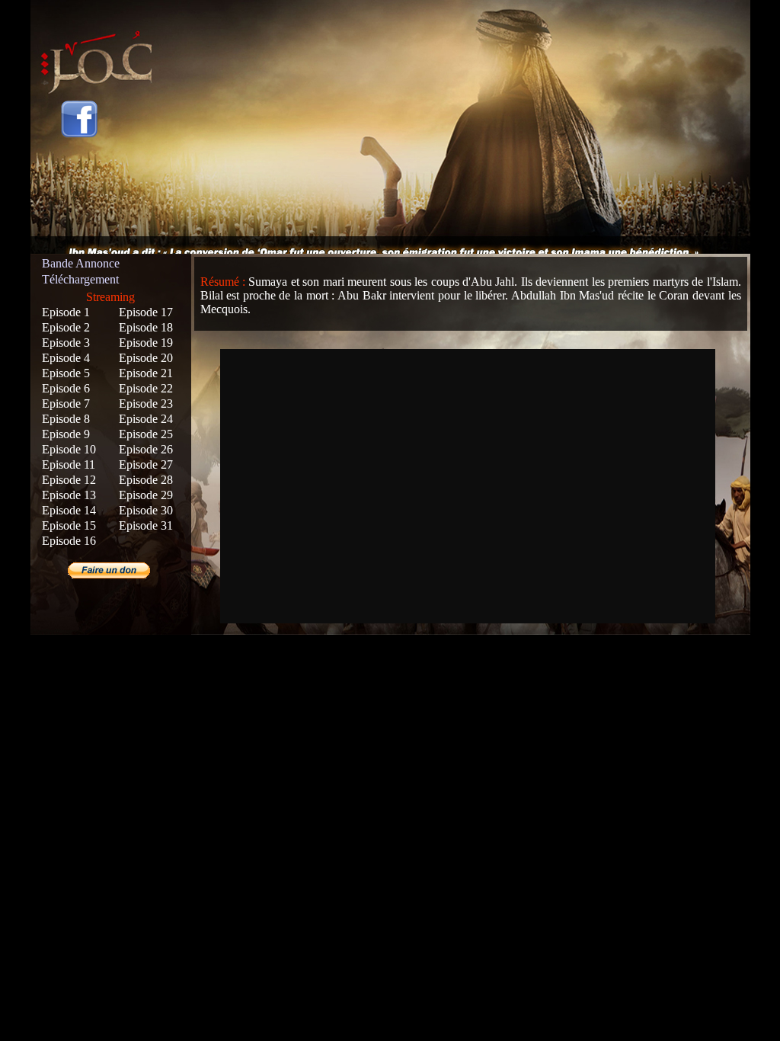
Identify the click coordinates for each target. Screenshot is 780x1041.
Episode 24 (146, 418)
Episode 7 (66, 403)
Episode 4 (66, 357)
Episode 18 (146, 327)
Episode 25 (146, 434)
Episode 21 (146, 373)
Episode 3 (66, 342)
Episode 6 (66, 388)
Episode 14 (69, 510)
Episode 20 (146, 357)
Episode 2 (66, 327)
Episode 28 (146, 479)
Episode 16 (69, 540)
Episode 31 (146, 525)
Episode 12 (69, 479)
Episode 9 (66, 434)
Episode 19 (146, 342)
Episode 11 (68, 464)
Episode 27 (146, 464)
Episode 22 (146, 388)
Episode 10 (69, 449)
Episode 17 (146, 312)
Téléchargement (80, 279)
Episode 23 (146, 403)
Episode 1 (66, 312)
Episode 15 (69, 525)
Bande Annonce (81, 263)
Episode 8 (66, 418)
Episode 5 (66, 373)
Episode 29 (146, 494)
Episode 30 (146, 510)
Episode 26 (146, 449)
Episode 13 (69, 494)
